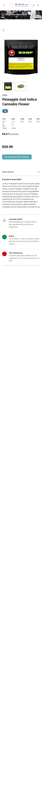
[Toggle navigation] (4, 5)
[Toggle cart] (38, 5)
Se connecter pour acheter (17, 157)
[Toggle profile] (33, 5)
